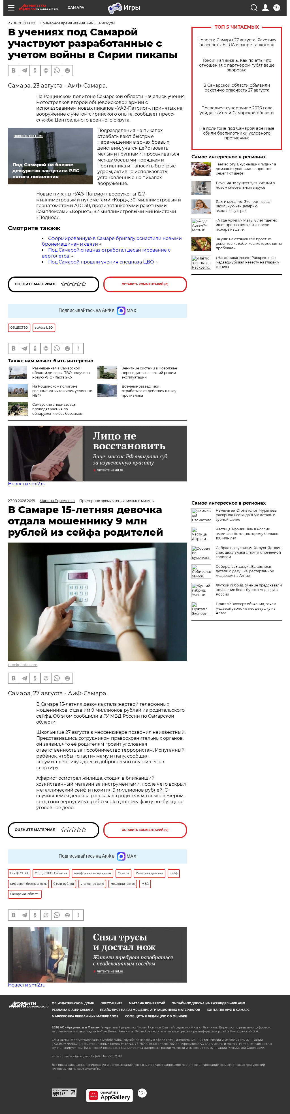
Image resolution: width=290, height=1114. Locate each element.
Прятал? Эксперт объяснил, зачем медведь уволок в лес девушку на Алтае (246, 608)
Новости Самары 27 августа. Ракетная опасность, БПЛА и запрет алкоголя (236, 42)
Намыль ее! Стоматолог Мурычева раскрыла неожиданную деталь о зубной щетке (246, 515)
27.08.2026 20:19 (21, 501)
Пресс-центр (111, 1003)
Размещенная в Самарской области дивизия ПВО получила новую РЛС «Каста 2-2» (61, 372)
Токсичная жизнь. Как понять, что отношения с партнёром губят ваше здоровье (237, 65)
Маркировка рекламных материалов (85, 1016)
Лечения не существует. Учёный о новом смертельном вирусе (245, 185)
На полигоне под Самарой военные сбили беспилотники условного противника (236, 133)
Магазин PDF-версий (147, 1003)
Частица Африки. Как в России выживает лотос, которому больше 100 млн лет (247, 533)
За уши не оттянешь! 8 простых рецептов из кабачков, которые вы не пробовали (249, 243)
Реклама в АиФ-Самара (72, 1010)
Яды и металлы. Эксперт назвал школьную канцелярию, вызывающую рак (244, 206)
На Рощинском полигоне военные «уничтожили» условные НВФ (62, 390)
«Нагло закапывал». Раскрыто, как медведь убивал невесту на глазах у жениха (247, 262)
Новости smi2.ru (27, 483)
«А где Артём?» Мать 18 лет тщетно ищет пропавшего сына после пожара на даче (246, 224)
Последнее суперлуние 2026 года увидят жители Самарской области (237, 110)
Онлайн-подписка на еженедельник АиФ (208, 1003)
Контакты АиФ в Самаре (228, 1010)
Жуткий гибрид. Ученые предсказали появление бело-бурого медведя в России (249, 589)
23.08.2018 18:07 (21, 23)
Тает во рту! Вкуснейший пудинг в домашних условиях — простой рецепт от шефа (246, 168)
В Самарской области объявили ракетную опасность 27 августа (236, 88)
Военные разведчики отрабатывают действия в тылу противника (149, 390)
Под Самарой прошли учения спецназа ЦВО (101, 262)
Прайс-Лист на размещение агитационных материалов (150, 1010)
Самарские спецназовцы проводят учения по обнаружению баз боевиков (57, 409)
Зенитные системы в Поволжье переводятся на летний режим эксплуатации (149, 372)
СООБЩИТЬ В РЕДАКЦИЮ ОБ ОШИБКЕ (156, 1016)
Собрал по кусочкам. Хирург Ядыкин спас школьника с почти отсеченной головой (249, 552)
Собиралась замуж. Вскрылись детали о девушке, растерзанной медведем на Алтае (245, 571)
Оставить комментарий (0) (145, 284)
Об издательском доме (73, 1003)
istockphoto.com (22, 665)
